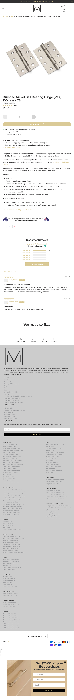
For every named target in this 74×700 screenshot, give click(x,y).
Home (5, 16)
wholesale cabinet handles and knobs (16, 492)
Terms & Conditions (10, 418)
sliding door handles (10, 469)
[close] (72, 2)
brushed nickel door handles (13, 450)
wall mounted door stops (54, 482)
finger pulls (50, 460)
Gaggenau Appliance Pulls (12, 536)
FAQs (5, 386)
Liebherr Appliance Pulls (11, 544)
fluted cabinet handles (11, 510)
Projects (6, 394)
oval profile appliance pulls (55, 444)
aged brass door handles (11, 448)
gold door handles (9, 479)
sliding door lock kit (10, 587)
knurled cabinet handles (11, 512)
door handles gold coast (11, 620)
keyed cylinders (51, 516)
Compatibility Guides (11, 392)
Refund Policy (8, 412)
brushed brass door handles (12, 460)
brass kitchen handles (10, 594)
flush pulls (49, 473)
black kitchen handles (10, 596)
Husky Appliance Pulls (10, 550)
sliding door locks (9, 569)
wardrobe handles (9, 607)
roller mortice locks (9, 563)
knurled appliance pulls (54, 448)
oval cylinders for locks (54, 518)
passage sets (7, 576)
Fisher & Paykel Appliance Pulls (14, 552)
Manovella (11, 642)
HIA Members (8, 380)
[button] (7, 105)
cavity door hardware (53, 491)
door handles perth (9, 614)
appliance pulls (51, 458)
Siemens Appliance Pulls (11, 546)
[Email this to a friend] (19, 226)
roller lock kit (7, 585)
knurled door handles (10, 454)
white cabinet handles (10, 514)
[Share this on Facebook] (9, 226)
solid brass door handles (11, 471)
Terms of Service (9, 416)
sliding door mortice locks (12, 567)
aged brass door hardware (55, 495)
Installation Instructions (12, 398)
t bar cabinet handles (10, 502)
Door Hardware (51, 489)
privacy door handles (10, 458)
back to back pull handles (55, 452)
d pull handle (50, 469)
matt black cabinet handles (12, 508)
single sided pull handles (54, 454)
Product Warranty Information (14, 410)
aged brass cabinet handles (12, 490)
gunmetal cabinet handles (12, 500)
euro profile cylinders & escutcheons (58, 506)
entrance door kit (9, 578)
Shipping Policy (9, 414)
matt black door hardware (55, 493)
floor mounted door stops (55, 480)
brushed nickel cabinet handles (14, 496)
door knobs (7, 475)
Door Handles (7, 442)
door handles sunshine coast (13, 464)
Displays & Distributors (12, 384)
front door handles (9, 446)
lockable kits (7, 583)
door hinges (7, 527)
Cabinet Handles (8, 488)
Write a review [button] (37, 264)
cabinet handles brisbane (12, 624)
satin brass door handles (11, 466)
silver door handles (9, 481)
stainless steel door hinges (12, 529)
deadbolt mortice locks (11, 561)
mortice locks (7, 565)
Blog (5, 390)
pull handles (50, 446)
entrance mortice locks (11, 559)
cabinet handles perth (10, 626)
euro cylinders (51, 512)
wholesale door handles (11, 483)
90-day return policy (13, 147)
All (12, 16)
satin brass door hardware (55, 499)
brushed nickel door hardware (56, 497)
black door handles (9, 452)
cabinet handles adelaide (11, 628)
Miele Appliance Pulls (10, 540)
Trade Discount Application (13, 402)
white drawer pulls (52, 456)
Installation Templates (11, 400)
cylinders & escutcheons (54, 510)
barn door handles (9, 603)
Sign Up (37, 435)
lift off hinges (7, 521)
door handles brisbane (11, 618)
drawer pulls (50, 450)
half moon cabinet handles (12, 506)
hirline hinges (8, 525)
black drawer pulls (52, 462)
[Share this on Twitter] (4, 226)
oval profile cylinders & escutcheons (58, 508)
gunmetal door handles (11, 462)
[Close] (0, 652)
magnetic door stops (53, 484)
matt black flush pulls (53, 466)
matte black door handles (12, 456)
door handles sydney (10, 616)
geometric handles (9, 477)
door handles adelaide (10, 622)
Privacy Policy (8, 408)
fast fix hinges (8, 523)
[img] (9, 277)
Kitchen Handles (8, 592)
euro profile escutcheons (54, 514)
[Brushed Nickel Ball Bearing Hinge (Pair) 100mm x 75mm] (37, 56)
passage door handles (10, 473)
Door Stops (50, 477)
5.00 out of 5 (42, 244)
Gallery (6, 388)
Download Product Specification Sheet (19, 210)
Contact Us (7, 382)
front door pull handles (54, 471)
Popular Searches (10, 396)
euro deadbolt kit (9, 581)
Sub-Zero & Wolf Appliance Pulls (14, 538)
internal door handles (10, 444)
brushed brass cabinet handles (13, 494)
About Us (7, 378)
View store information (13, 135)
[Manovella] (37, 8)
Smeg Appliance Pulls (10, 542)
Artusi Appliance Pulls (10, 548)
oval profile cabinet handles (12, 498)
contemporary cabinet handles (13, 504)
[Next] (0, 655)
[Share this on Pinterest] (14, 226)
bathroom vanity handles (11, 605)
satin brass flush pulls (53, 464)
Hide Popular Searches (24, 396)
